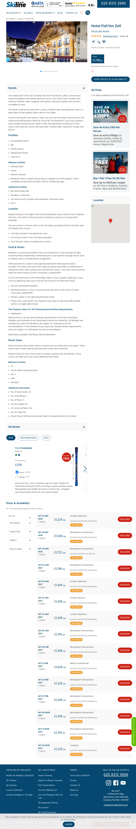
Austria (20, 18)
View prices (110, 79)
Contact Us (71, 12)
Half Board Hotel (110, 36)
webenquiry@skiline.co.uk (116, 805)
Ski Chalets (11, 780)
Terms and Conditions (80, 775)
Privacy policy (69, 819)
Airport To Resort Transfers (50, 780)
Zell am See (29, 18)
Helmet (24, 477)
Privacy (73, 780)
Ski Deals (28, 12)
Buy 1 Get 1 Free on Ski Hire (109, 178)
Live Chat (133, 731)
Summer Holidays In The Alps (19, 794)
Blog (60, 12)
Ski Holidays (12, 12)
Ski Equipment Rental (48, 802)
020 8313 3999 (113, 3)
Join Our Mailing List (47, 790)
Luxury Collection (14, 790)
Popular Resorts (44, 12)
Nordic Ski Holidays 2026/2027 (20, 775)
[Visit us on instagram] (108, 783)
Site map (74, 794)
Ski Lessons (43, 807)
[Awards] (54, 6)
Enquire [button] (125, 519)
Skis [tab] (10, 437)
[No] (132, 821)
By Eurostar (11, 785)
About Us (74, 790)
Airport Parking (45, 775)
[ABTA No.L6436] (38, 6)
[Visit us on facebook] (115, 783)
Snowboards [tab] (28, 437)
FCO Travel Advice (46, 785)
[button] (84, 46)
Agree (69, 824)
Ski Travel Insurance (47, 812)
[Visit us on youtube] (123, 783)
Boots (24, 472)
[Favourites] (81, 13)
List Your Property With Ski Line (50, 796)
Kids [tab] (46, 437)
